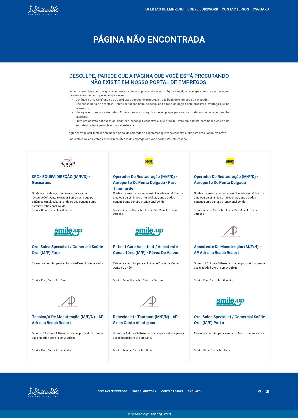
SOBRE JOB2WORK (202, 9)
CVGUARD (261, 9)
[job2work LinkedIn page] (267, 391)
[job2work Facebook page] (259, 391)
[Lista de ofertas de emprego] (43, 9)
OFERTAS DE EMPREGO (164, 9)
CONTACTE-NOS (235, 9)
